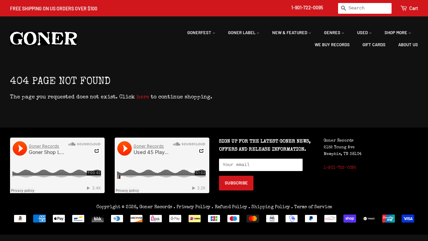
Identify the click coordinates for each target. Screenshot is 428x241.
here (142, 97)
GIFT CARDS (374, 44)
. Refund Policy (229, 207)
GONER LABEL (242, 32)
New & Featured (290, 32)
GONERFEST (199, 32)
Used (363, 32)
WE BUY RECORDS (332, 44)
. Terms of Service (311, 207)
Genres (332, 32)
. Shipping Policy (269, 207)
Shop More (396, 32)
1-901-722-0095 (307, 7)
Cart (413, 8)
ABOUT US (408, 44)
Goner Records (156, 207)
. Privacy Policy (192, 207)
